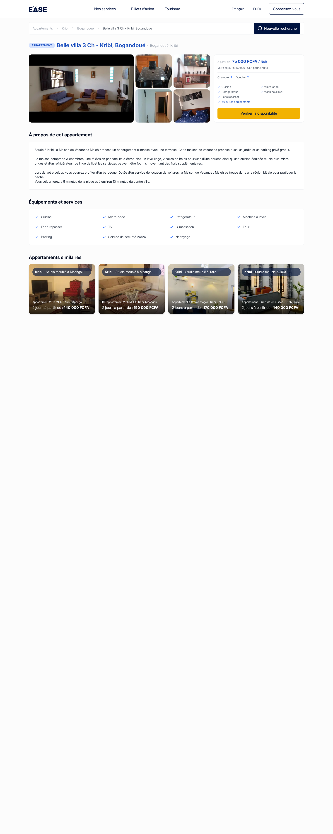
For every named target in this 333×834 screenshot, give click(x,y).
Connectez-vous (286, 9)
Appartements (43, 28)
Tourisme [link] (172, 9)
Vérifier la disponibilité (259, 113)
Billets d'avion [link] (142, 9)
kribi (65, 28)
